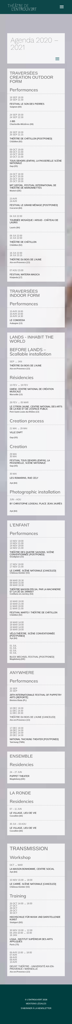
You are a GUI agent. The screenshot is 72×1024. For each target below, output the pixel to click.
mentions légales (36, 1003)
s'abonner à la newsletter (36, 1008)
